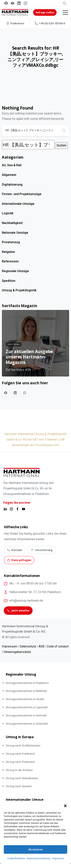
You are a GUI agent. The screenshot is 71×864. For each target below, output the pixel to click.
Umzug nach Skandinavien (22, 778)
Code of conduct (58, 646)
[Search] (64, 3)
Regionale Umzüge (15, 271)
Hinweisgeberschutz (17, 652)
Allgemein (9, 175)
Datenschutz (28, 646)
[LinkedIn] (19, 3)
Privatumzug (11, 242)
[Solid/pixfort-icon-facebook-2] (17, 509)
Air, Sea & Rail (11, 165)
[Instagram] (25, 3)
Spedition (8, 281)
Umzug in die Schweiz (19, 770)
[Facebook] (6, 3)
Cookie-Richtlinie (16, 858)
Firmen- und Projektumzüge (21, 194)
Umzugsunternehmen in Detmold (26, 715)
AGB (41, 646)
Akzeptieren (35, 849)
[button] (65, 805)
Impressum (58, 858)
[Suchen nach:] (28, 144)
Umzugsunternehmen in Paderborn (27, 683)
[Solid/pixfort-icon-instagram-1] (11, 509)
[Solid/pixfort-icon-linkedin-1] (5, 509)
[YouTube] (12, 3)
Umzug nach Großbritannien (23, 745)
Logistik (7, 213)
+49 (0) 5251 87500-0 (52, 23)
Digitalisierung (12, 184)
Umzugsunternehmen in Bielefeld (26, 691)
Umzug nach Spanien (19, 786)
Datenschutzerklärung (38, 858)
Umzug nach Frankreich (20, 753)
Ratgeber (8, 252)
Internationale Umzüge (18, 204)
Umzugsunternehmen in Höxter (25, 699)
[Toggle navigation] (65, 12)
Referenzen (10, 261)
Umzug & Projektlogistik (19, 290)
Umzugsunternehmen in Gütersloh (27, 723)
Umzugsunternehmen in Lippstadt (27, 707)
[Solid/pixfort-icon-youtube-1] (23, 509)
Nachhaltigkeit (12, 223)
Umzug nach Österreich (20, 762)
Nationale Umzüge (15, 232)
